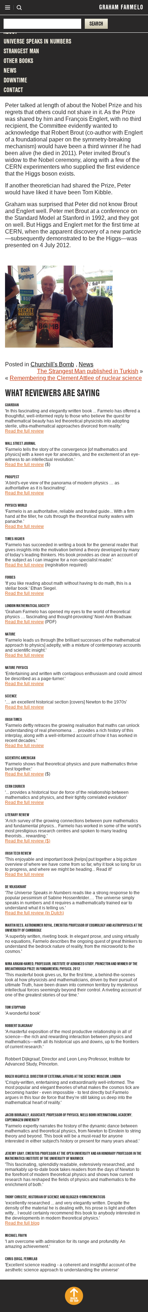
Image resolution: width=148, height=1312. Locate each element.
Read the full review (24, 431)
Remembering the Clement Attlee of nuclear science (76, 378)
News (10, 70)
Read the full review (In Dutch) (34, 912)
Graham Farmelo (121, 7)
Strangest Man (21, 51)
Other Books (18, 60)
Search (19, 7)
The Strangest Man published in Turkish (87, 371)
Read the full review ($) (27, 840)
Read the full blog (22, 1223)
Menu (7, 7)
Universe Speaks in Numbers (37, 41)
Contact (13, 90)
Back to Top (74, 1299)
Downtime (15, 80)
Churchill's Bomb (52, 364)
